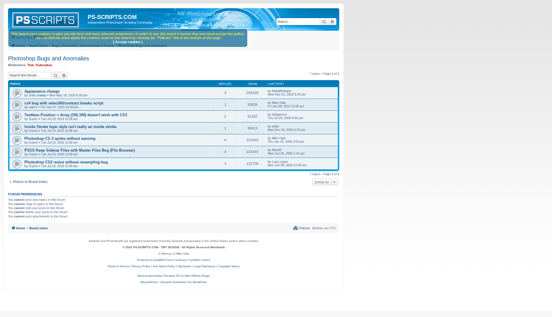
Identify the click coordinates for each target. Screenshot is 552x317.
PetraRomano (281, 91)
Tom (30, 65)
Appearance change (42, 91)
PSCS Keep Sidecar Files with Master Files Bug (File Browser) (79, 150)
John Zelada (37, 95)
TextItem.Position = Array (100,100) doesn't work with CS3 (75, 115)
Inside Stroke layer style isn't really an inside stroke (70, 127)
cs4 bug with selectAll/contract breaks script (63, 103)
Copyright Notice (229, 266)
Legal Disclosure (204, 266)
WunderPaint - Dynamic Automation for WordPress (174, 282)
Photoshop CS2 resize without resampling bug (66, 162)
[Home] (48, 18)
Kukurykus (44, 65)
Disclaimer (184, 266)
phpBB (158, 259)
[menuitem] (301, 228)
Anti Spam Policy (164, 266)
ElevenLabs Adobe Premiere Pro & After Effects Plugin (173, 275)
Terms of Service (118, 266)
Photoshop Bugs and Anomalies (48, 58)
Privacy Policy (141, 266)
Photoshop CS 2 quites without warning (59, 138)
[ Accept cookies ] (128, 42)
